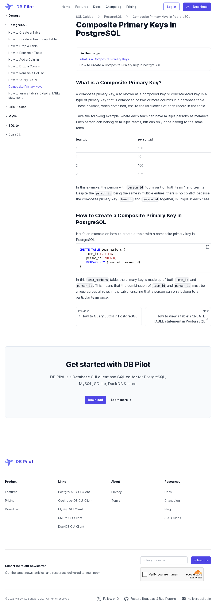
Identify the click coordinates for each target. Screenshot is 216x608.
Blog (168, 509)
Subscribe (200, 560)
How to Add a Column (23, 59)
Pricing (131, 6)
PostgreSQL (113, 16)
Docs (97, 6)
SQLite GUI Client (70, 518)
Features (81, 6)
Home (66, 6)
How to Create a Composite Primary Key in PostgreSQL (120, 65)
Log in (171, 6)
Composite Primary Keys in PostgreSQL (161, 16)
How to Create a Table (24, 32)
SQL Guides (84, 16)
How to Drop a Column (24, 66)
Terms (115, 500)
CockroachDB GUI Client (75, 500)
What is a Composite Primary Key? (105, 59)
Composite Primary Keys (25, 86)
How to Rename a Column (26, 73)
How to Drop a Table (23, 46)
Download (200, 6)
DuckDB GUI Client (71, 526)
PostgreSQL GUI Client (74, 492)
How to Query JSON (22, 80)
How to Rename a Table (25, 53)
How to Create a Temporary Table (32, 39)
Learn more (121, 400)
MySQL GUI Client (70, 509)
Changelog (113, 6)
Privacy (116, 492)
